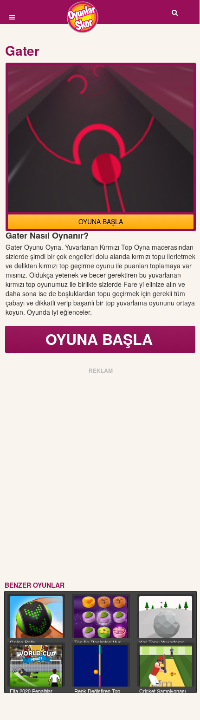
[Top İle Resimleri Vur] (100, 617)
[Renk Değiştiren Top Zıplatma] (100, 666)
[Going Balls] (36, 617)
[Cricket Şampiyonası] (165, 666)
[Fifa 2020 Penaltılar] (36, 666)
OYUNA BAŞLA (100, 221)
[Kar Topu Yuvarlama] (165, 617)
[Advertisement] (100, 476)
